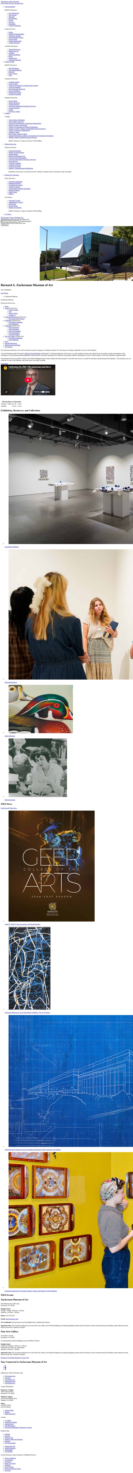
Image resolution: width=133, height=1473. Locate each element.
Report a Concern (10, 1463)
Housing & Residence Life (17, 156)
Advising (11, 53)
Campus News (9, 1424)
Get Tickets (11, 1358)
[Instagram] (5, 1368)
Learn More (4, 293)
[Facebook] (5, 1366)
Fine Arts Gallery (10, 336)
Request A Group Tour (22, 1358)
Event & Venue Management (17, 158)
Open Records (9, 1467)
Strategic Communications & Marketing (21, 168)
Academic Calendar (11, 1422)
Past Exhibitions (13, 324)
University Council (14, 200)
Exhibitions (8, 320)
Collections (8, 326)
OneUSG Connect (14, 111)
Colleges (7, 113)
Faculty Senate (13, 206)
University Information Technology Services (22, 106)
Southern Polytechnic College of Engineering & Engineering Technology (31, 136)
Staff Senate (12, 204)
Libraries (7, 1434)
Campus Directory (14, 43)
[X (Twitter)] (5, 1369)
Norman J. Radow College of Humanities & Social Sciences (27, 129)
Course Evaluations (15, 25)
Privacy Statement (10, 1458)
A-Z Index (8, 214)
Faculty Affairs (13, 84)
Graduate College (14, 132)
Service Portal (13, 39)
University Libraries (15, 36)
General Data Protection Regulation (19, 189)
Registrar (7, 1441)
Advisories (8, 1462)
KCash (11, 20)
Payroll (11, 110)
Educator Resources (11, 343)
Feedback (8, 1465)
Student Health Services (16, 37)
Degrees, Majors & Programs (14, 1439)
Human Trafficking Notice (13, 1469)
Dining (11, 32)
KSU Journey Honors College (18, 134)
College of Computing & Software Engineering (23, 127)
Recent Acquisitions (15, 331)
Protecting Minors (14, 190)
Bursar (11, 56)
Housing (7, 1436)
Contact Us (12, 315)
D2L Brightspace (14, 13)
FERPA (11, 194)
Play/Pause (5, 225)
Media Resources (10, 1414)
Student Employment (15, 41)
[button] (15, 219)
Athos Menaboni (14, 329)
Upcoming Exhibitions (15, 322)
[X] (68, 1378)
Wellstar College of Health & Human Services (23, 137)
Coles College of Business (17, 120)
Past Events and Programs (17, 319)
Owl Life (11, 22)
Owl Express (13, 15)
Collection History (14, 334)
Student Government (15, 207)
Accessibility (9, 1451)
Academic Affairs (14, 82)
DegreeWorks (13, 18)
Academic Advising (15, 165)
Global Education (10, 1448)
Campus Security (10, 1446)
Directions (4, 1358)
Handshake (12, 24)
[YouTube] (68, 1383)
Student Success (13, 51)
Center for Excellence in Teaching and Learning (23, 85)
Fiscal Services (13, 161)
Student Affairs (13, 154)
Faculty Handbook (14, 91)
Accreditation (9, 1460)
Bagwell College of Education (18, 125)
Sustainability (9, 1450)
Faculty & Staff (9, 62)
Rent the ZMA (13, 313)
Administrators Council (16, 202)
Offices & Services (10, 144)
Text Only (8, 1470)
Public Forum (13, 192)
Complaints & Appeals (15, 185)
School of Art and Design (12, 345)
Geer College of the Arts (16, 122)
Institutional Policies (15, 183)
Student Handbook (14, 55)
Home (6, 306)
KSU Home (5, 217)
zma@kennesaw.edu (12, 1319)
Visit (10, 312)
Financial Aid (13, 58)
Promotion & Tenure (15, 92)
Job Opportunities (10, 1443)
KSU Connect (13, 73)
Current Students (10, 7)
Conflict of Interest (14, 187)
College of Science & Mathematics (19, 130)
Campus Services (14, 104)
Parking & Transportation (16, 34)
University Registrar (15, 60)
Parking (7, 1412)
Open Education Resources (17, 89)
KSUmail (11, 17)
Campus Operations (15, 166)
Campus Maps (9, 1410)
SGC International (14, 333)
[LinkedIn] (68, 1380)
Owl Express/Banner (15, 70)
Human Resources (14, 103)
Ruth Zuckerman (14, 327)
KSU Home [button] (5, 3)
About (7, 308)
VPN (10, 75)
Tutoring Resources (15, 49)
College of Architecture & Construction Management (25, 123)
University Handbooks (15, 181)
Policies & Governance (12, 175)
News (6, 341)
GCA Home (8, 347)
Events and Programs (11, 317)
